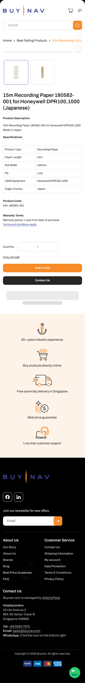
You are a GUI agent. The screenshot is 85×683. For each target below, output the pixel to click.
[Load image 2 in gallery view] (42, 72)
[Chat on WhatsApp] (74, 672)
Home (7, 40)
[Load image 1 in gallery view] (16, 72)
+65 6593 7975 (19, 626)
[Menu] (78, 11)
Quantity (8, 246)
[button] (42, 293)
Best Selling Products (32, 40)
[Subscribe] (58, 521)
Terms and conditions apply (20, 224)
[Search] (77, 25)
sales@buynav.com (26, 630)
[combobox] (42, 25)
